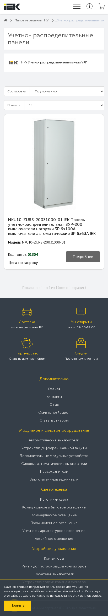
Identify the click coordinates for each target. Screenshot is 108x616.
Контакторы (54, 558)
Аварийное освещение (54, 539)
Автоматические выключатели (54, 440)
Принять (17, 605)
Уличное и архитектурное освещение (54, 531)
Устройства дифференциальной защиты (54, 448)
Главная (54, 389)
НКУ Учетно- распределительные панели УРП (54, 62)
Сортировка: (16, 91)
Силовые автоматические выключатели (54, 464)
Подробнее (83, 256)
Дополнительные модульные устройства (54, 456)
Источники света (54, 499)
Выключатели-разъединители (54, 479)
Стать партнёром (54, 420)
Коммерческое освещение (54, 515)
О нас (54, 405)
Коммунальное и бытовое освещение (54, 507)
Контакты (54, 397)
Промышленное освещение (54, 523)
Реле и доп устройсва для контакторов (54, 566)
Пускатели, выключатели (54, 574)
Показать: (14, 105)
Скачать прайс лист (54, 412)
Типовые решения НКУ (31, 20)
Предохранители (54, 471)
